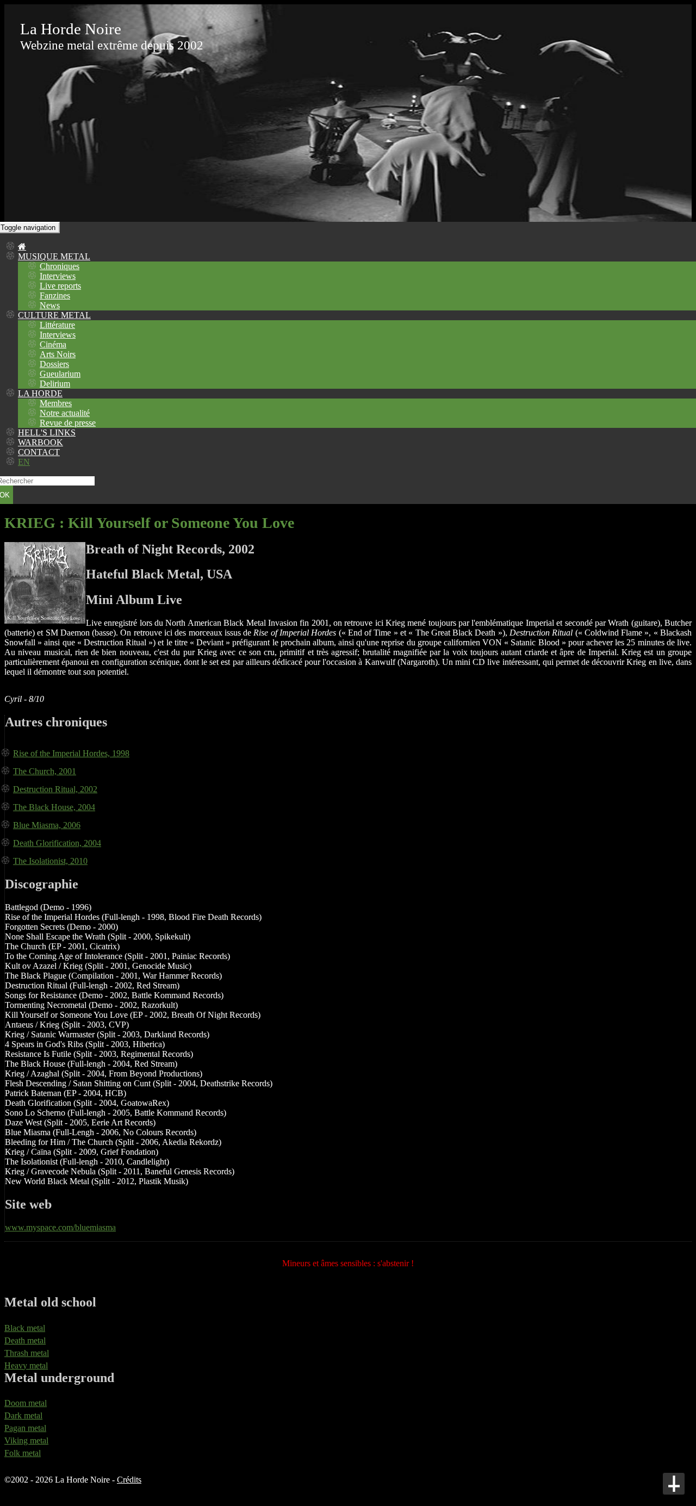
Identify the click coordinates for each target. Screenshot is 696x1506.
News (50, 305)
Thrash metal (26, 1353)
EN (24, 461)
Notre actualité (65, 413)
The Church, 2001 (44, 771)
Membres (56, 403)
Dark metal (23, 1415)
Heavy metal (26, 1365)
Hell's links (47, 432)
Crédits (129, 1479)
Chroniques (59, 266)
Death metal (25, 1340)
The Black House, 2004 (54, 807)
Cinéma (53, 344)
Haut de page (673, 1483)
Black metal (24, 1328)
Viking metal (26, 1440)
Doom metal (25, 1403)
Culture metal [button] (54, 315)
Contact (39, 452)
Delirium (55, 383)
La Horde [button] (40, 393)
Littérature (57, 324)
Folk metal (22, 1453)
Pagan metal (25, 1428)
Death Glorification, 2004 (57, 843)
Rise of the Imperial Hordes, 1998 (71, 753)
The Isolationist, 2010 (50, 861)
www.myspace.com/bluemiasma (60, 1227)
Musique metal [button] (54, 256)
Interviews (58, 276)
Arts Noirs (58, 354)
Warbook (40, 442)
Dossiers (54, 364)
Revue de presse (68, 422)
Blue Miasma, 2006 (46, 825)
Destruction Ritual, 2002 (55, 789)
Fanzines (55, 295)
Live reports (60, 285)
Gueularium (60, 373)
